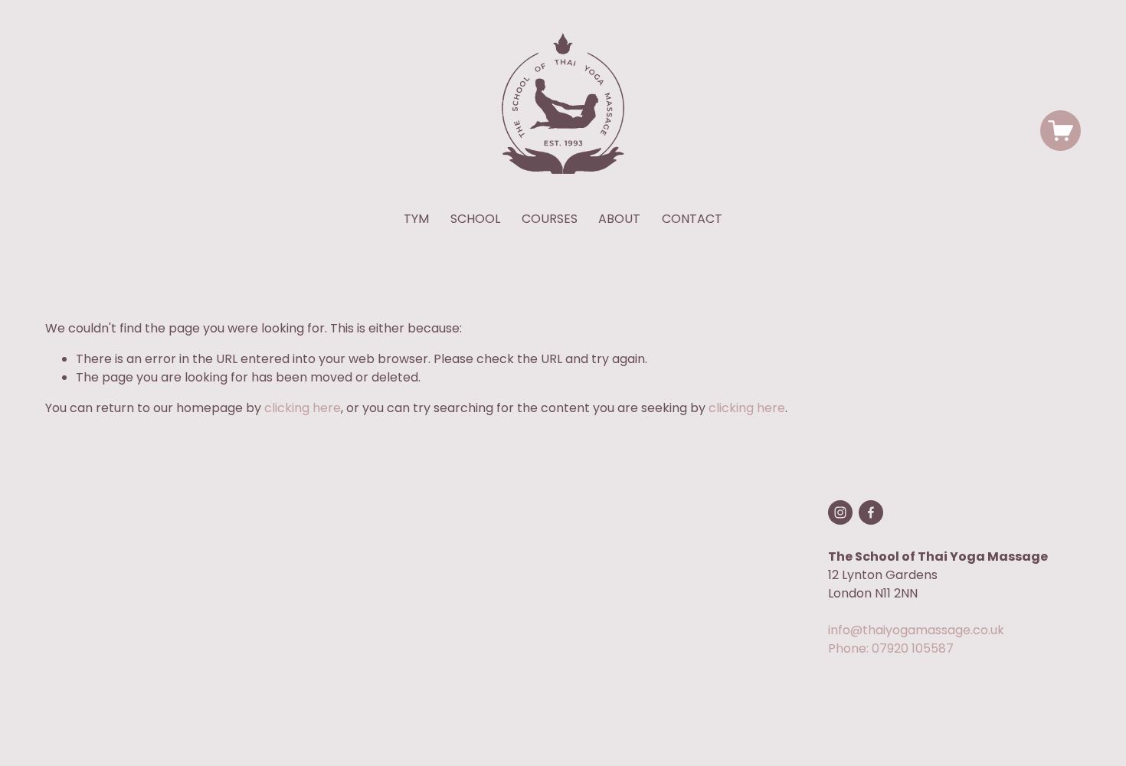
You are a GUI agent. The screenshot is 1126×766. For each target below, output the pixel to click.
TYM (416, 219)
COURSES (550, 219)
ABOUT (619, 219)
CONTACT (692, 219)
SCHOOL (475, 219)
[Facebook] (871, 512)
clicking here (302, 408)
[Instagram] (840, 512)
